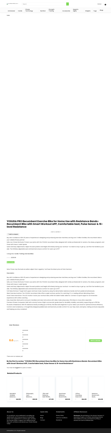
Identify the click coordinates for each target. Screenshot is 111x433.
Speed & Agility (75, 10)
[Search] (67, 4)
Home (42, 415)
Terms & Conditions (61, 418)
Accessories (66, 11)
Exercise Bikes (29, 254)
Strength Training (51, 10)
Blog (41, 418)
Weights (87, 11)
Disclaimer (59, 420)
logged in (18, 368)
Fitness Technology (29, 10)
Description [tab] (10, 273)
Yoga (95, 11)
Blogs (101, 10)
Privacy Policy (60, 415)
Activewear (11, 11)
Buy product (11, 262)
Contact (42, 420)
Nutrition (43, 11)
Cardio (20, 11)
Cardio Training (19, 254)
